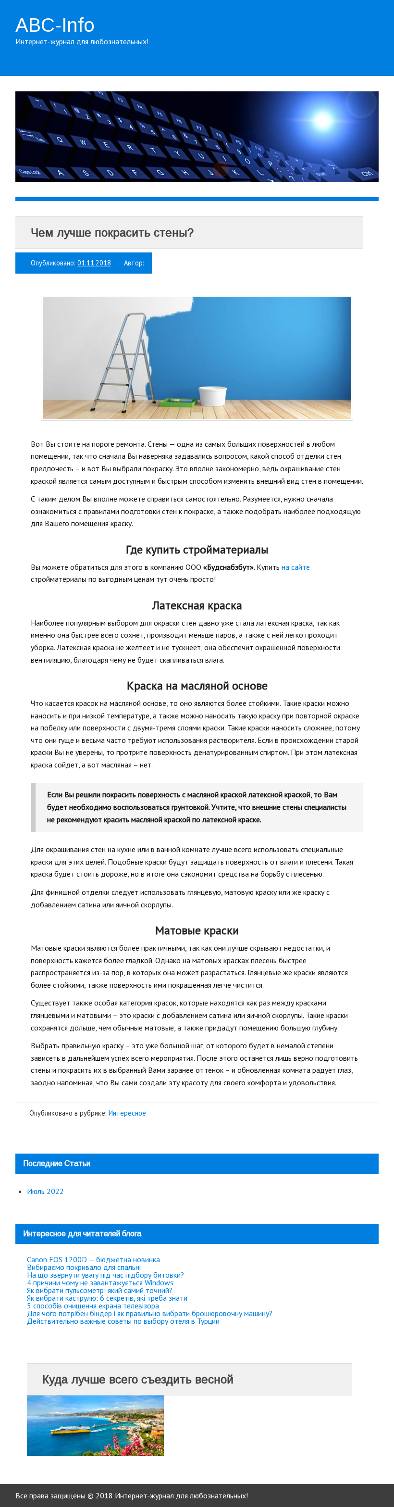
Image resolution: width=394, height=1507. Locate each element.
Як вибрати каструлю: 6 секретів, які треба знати (107, 1298)
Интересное (127, 1113)
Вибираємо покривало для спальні (84, 1267)
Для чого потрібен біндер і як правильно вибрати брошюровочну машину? (149, 1313)
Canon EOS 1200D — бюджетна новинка (93, 1259)
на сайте (296, 567)
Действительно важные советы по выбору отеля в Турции (123, 1321)
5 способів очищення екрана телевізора (93, 1305)
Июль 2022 (45, 1191)
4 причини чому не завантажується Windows (100, 1282)
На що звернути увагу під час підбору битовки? (105, 1275)
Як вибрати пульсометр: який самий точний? (99, 1290)
